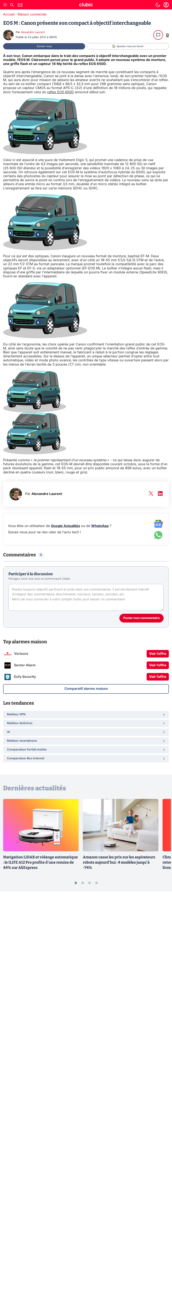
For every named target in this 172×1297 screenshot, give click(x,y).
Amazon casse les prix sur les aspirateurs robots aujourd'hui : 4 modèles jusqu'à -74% (119, 862)
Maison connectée (32, 14)
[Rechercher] (11, 6)
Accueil (9, 14)
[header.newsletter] (20, 6)
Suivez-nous (44, 46)
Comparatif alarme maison (86, 688)
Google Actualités (65, 526)
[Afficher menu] (5, 5)
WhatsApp (100, 526)
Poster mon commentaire (141, 618)
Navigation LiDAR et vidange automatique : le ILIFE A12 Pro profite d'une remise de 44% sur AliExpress (40, 862)
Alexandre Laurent (33, 32)
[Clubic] (86, 5)
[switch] (157, 5)
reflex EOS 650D (60, 92)
